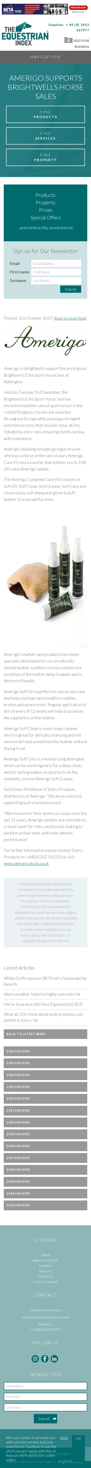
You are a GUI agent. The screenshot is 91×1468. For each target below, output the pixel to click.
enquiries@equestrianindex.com (45, 1317)
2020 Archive (18, 1122)
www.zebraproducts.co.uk (26, 863)
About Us (45, 1271)
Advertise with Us (45, 1260)
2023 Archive (18, 1087)
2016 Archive (18, 1170)
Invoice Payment (45, 1282)
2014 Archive (18, 1193)
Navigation (45, 56)
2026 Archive (18, 1051)
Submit (70, 289)
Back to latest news (26, 1034)
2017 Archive (18, 1158)
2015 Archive (18, 1181)
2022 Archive (18, 1098)
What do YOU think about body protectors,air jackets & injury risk (43, 1017)
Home (45, 1255)
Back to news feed (70, 318)
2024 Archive (18, 1075)
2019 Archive (18, 1134)
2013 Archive (18, 1205)
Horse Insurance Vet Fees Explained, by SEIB (43, 1004)
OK (78, 1438)
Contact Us (45, 1276)
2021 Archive (18, 1110)
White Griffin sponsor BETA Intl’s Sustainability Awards (45, 981)
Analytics (45, 1266)
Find (45, 114)
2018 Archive (18, 1146)
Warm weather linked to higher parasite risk (42, 994)
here (64, 1437)
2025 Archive (18, 1063)
